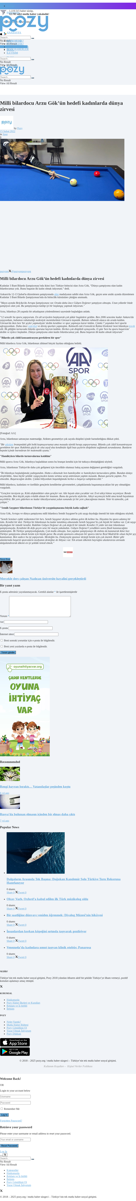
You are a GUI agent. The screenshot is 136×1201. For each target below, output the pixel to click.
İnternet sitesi (7, 634)
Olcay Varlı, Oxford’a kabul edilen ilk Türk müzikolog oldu (47, 899)
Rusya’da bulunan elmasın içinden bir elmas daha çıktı (37, 814)
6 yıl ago (4, 793)
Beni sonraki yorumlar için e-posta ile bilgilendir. (29, 640)
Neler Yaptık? (14, 1021)
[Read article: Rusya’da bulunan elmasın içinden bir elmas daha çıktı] (68, 802)
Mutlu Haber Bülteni (17, 1024)
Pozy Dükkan (14, 1033)
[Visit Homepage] (24, 31)
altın (56, 294)
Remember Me (12, 1108)
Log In (3, 1151)
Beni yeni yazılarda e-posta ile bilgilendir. (25, 646)
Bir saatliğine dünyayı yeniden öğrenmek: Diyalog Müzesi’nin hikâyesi (55, 915)
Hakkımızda (13, 999)
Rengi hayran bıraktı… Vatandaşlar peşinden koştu (35, 786)
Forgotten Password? (11, 1120)
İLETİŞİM (12, 52)
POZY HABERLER (18, 49)
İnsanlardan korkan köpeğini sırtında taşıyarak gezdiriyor (46, 931)
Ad (1, 621)
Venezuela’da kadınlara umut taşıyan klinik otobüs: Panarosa (49, 947)
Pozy (20, 128)
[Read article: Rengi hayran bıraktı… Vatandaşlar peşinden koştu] (68, 774)
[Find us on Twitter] (1, 1191)
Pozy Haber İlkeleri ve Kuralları (23, 1002)
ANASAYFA (14, 32)
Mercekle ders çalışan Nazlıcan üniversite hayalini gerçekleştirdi (43, 578)
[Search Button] (32, 38)
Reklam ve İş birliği (17, 1005)
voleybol (32, 326)
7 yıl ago (4, 820)
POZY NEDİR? (15, 43)
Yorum (4, 616)
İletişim (10, 5)
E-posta (4, 628)
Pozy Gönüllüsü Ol (17, 1027)
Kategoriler (12, 1170)
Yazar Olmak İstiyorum (19, 1030)
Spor (5, 134)
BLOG (10, 49)
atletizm (9, 444)
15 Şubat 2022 (7, 131)
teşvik (132, 326)
